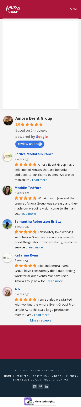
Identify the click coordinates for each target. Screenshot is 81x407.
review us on (28, 143)
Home (8, 376)
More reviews (40, 320)
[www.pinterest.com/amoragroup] (40, 386)
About (48, 379)
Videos (56, 376)
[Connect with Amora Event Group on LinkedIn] (46, 386)
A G (17, 289)
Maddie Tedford (28, 187)
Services (22, 376)
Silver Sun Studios (26, 379)
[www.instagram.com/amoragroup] (34, 386)
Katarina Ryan (26, 255)
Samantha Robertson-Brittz (38, 221)
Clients (71, 376)
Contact (62, 379)
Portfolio (40, 376)
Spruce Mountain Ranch (34, 154)
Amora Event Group (33, 118)
